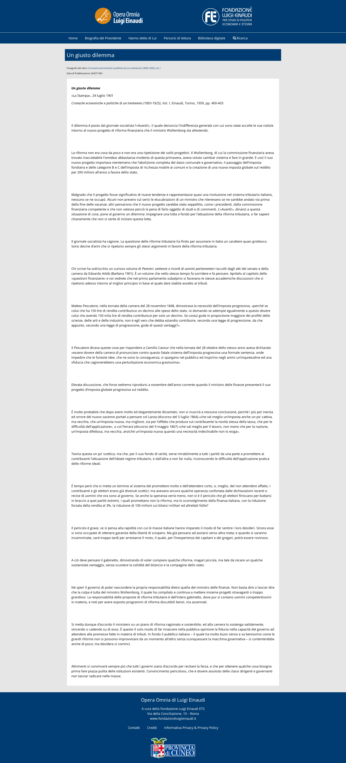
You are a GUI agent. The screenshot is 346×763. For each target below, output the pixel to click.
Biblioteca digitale (211, 38)
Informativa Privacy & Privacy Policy (191, 727)
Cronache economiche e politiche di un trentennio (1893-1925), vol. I (124, 68)
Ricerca (242, 38)
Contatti (134, 727)
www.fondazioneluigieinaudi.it (173, 718)
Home (73, 38)
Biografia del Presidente (103, 38)
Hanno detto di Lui (142, 38)
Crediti (152, 727)
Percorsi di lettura (177, 38)
